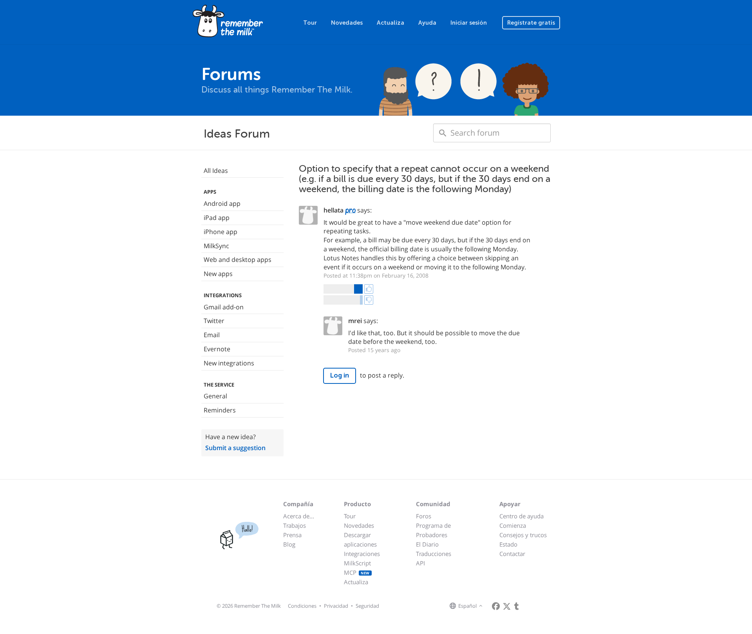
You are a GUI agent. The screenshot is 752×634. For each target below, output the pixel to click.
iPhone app (220, 231)
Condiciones (302, 605)
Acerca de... (298, 516)
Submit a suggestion (235, 447)
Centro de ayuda (521, 516)
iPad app (217, 217)
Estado (508, 544)
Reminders (220, 410)
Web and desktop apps (237, 259)
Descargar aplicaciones (360, 539)
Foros (423, 516)
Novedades (347, 22)
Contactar (512, 554)
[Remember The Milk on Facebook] (496, 606)
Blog (289, 544)
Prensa (292, 535)
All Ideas (216, 170)
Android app (222, 203)
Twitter (214, 320)
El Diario (427, 544)
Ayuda (427, 22)
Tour (310, 22)
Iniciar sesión (468, 22)
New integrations (229, 363)
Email (212, 335)
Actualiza (390, 22)
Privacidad (336, 605)
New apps (218, 273)
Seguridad (367, 605)
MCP (357, 572)
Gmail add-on (224, 307)
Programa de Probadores (433, 530)
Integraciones (362, 554)
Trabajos (294, 525)
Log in (339, 375)
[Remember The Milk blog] (517, 606)
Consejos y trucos (523, 535)
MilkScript (357, 563)
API (420, 563)
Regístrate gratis (531, 22)
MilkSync (216, 246)
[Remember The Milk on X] (507, 606)
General (215, 396)
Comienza (512, 525)
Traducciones (433, 554)
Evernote (217, 349)
